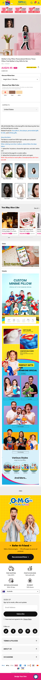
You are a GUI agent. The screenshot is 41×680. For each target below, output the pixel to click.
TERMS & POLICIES (11, 641)
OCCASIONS (8, 657)
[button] (2, 220)
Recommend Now (19, 557)
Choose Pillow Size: (8, 75)
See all (36, 208)
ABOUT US (8, 649)
